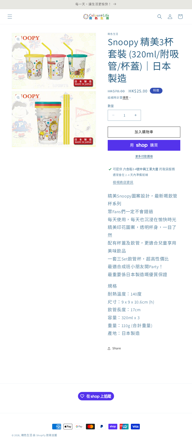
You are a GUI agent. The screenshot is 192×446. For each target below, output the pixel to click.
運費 (126, 97)
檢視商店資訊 (123, 182)
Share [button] (116, 348)
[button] (10, 16)
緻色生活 (26, 435)
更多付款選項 (144, 156)
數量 (111, 106)
